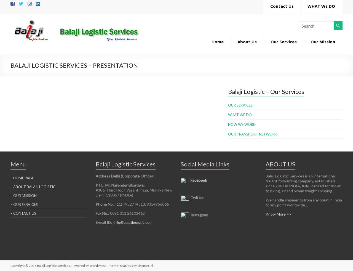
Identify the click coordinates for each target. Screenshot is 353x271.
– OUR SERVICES (24, 204)
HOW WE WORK (241, 124)
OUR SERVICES (240, 105)
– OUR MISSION (23, 195)
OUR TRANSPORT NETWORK (252, 134)
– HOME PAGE (22, 178)
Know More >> (279, 214)
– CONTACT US (23, 213)
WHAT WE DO (240, 115)
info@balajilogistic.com (133, 222)
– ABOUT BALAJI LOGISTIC (32, 187)
